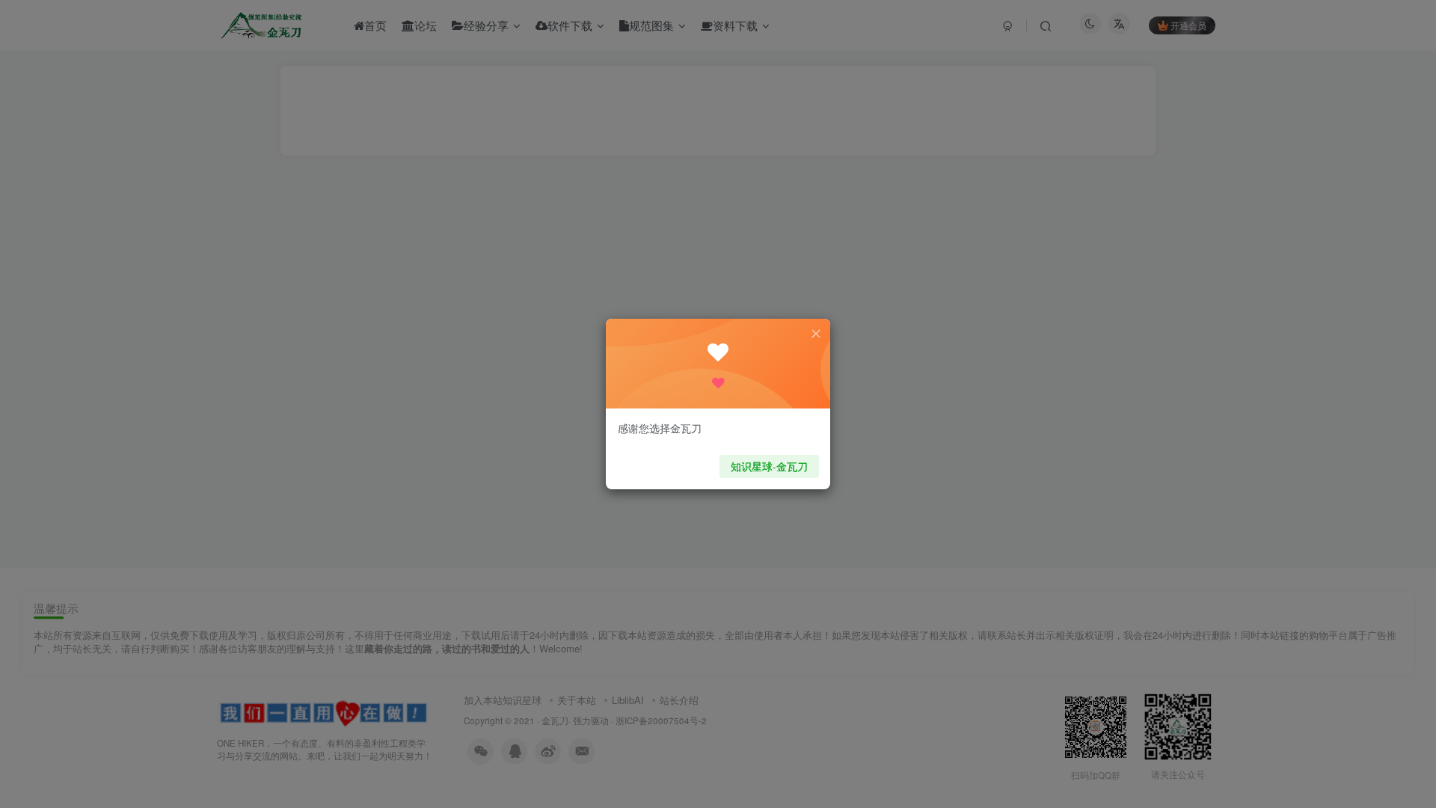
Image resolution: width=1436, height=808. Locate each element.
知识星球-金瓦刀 (769, 466)
